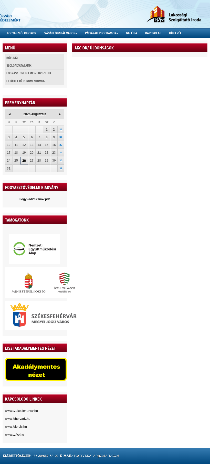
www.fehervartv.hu (17, 419)
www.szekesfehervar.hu (21, 411)
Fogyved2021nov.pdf (34, 199)
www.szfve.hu (14, 434)
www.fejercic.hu (16, 426)
